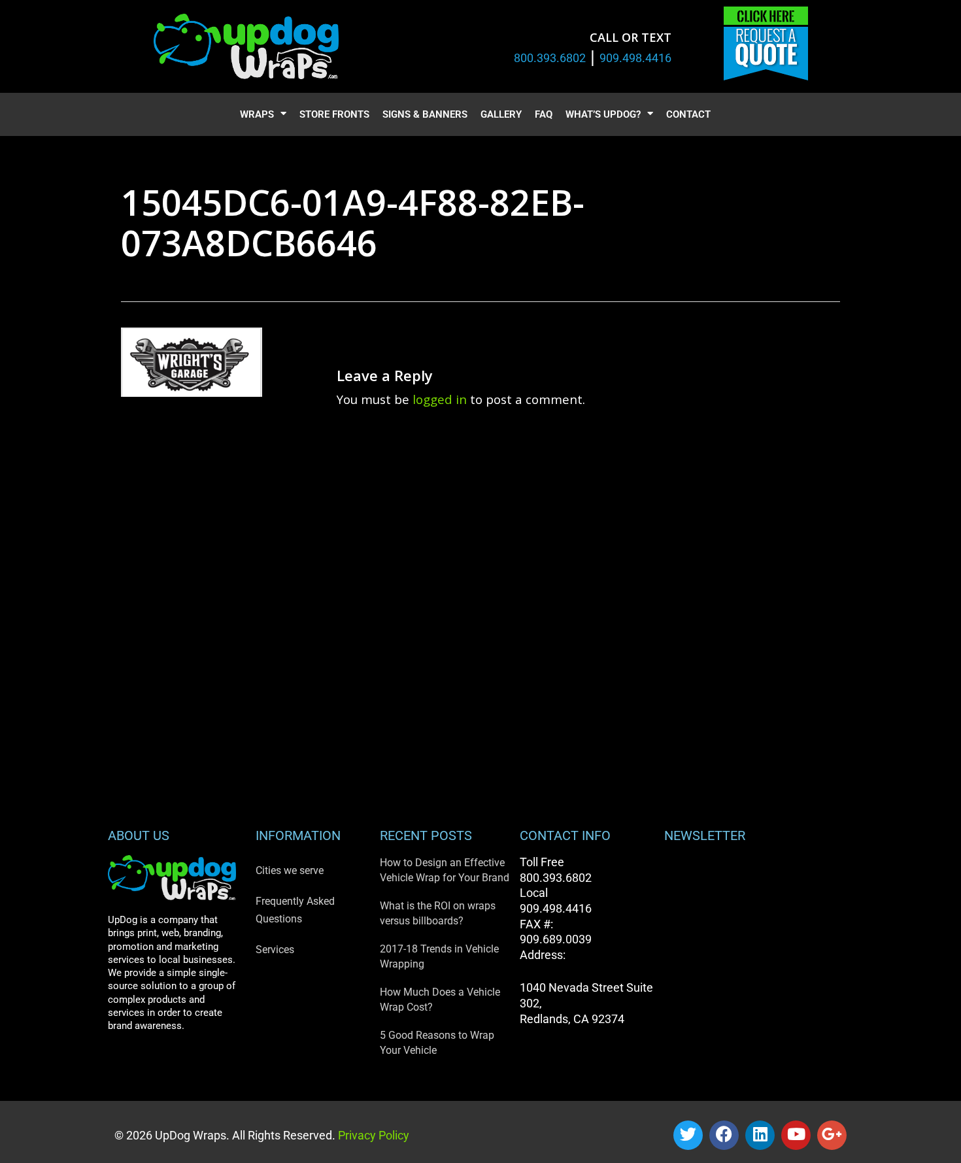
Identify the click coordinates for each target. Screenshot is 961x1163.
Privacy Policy (372, 1135)
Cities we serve (290, 870)
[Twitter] (688, 1135)
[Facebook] (724, 1135)
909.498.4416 (635, 58)
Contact (688, 114)
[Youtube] (796, 1135)
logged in (440, 399)
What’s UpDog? (603, 114)
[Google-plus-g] (832, 1135)
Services (275, 949)
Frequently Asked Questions (295, 910)
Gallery (501, 114)
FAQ (543, 114)
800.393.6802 (550, 58)
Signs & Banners (424, 114)
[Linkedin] (760, 1135)
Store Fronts (334, 114)
